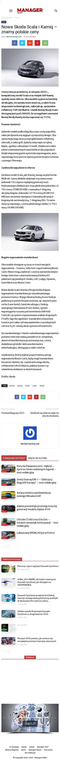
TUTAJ (47, 117)
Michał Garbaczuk (13, 37)
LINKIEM (25, 113)
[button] (56, 11)
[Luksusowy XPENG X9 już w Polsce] (8, 535)
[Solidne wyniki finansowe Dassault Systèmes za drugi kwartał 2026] (8, 614)
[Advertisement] (30, 680)
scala (35, 386)
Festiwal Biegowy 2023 (12, 413)
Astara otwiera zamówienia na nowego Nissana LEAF (34, 494)
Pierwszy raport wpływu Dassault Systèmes (37, 566)
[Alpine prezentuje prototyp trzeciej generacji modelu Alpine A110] (8, 508)
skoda (42, 386)
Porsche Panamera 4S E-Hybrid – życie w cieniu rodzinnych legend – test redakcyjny (36, 469)
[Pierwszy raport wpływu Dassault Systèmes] (8, 569)
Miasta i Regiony (12, 750)
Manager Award (35, 750)
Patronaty (48, 750)
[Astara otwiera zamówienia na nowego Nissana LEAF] (8, 495)
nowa (27, 386)
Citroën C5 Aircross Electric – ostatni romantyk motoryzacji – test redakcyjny (37, 522)
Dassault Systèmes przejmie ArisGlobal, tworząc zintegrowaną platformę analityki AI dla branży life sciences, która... (37, 598)
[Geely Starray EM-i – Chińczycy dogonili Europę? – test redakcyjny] (8, 482)
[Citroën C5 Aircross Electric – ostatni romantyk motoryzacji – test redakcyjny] (8, 522)
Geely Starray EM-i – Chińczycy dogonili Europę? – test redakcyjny (36, 481)
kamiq (19, 386)
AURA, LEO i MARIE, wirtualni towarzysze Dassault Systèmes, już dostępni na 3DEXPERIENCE (36, 582)
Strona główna (7, 17)
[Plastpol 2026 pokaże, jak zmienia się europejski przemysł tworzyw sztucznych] (8, 641)
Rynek (24, 747)
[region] (30, 719)
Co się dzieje (14, 747)
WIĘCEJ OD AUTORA (37, 458)
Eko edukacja (30, 753)
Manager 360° (43, 747)
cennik (11, 386)
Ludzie (31, 747)
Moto (17, 17)
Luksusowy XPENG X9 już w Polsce (36, 532)
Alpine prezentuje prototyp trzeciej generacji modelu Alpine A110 (37, 508)
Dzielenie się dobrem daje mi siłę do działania (44, 414)
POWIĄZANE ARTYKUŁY (14, 458)
